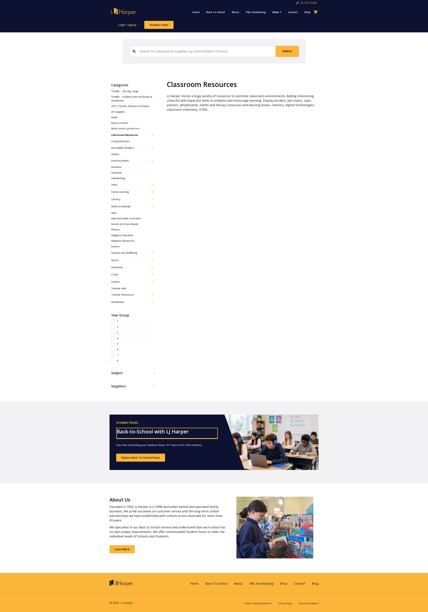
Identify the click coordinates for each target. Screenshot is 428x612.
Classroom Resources (124, 135)
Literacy (115, 199)
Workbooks (117, 302)
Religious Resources (123, 240)
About (235, 12)
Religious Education (122, 235)
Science (115, 246)
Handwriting (118, 178)
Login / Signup (127, 25)
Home (196, 12)
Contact (293, 12)
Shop (275, 12)
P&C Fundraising (256, 12)
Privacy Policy (285, 603)
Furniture (116, 167)
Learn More (122, 549)
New (114, 212)
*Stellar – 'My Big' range (125, 91)
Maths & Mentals (121, 206)
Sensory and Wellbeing (124, 252)
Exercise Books (120, 160)
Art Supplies (118, 111)
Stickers (115, 281)
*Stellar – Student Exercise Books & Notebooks (131, 98)
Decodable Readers (122, 147)
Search (287, 51)
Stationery (117, 267)
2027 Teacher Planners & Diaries (130, 106)
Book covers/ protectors (125, 128)
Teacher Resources (122, 294)
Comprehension (120, 141)
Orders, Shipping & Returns (258, 603)
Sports (115, 260)
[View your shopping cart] (316, 12)
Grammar (116, 172)
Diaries (115, 154)
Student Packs (158, 25)
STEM (114, 274)
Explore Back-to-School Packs (140, 457)
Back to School (119, 123)
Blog (307, 12)
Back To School (215, 12)
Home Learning (120, 191)
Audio (114, 117)
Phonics (115, 229)
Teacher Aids (118, 288)
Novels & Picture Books (124, 224)
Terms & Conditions (308, 603)
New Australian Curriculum (126, 218)
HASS (114, 184)
